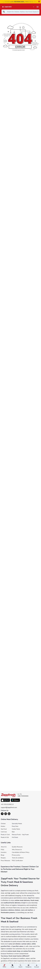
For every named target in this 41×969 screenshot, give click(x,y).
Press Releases (5, 860)
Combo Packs (16, 829)
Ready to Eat (5, 837)
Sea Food (4, 829)
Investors (3, 852)
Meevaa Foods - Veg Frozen (20, 834)
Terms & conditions (18, 858)
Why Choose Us (17, 849)
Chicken (3, 823)
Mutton (3, 826)
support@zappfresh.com (9, 807)
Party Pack (15, 826)
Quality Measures (17, 847)
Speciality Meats (17, 823)
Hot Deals (15, 837)
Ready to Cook (5, 834)
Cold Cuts (4, 832)
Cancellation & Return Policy (20, 852)
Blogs (2, 855)
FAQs (2, 849)
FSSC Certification (17, 860)
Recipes (3, 858)
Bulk (13, 832)
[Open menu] (37, 7)
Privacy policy (16, 855)
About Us (4, 847)
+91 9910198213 (7, 804)
